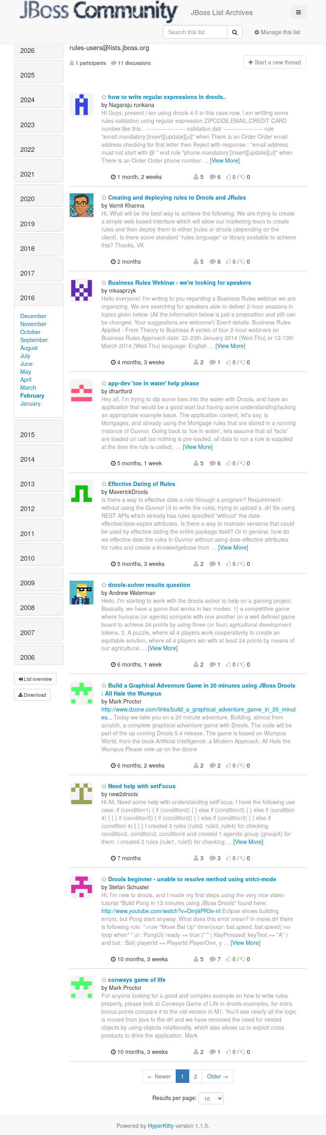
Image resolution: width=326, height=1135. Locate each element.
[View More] (225, 160)
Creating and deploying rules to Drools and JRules (176, 197)
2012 (27, 508)
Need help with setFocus (141, 786)
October (30, 332)
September (34, 340)
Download (34, 694)
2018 (27, 248)
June (26, 363)
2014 (27, 459)
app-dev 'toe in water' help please (153, 383)
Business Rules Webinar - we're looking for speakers (179, 282)
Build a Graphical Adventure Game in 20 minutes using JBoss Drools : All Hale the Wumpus (198, 689)
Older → (217, 1076)
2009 (27, 582)
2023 (27, 124)
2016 (27, 297)
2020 (27, 198)
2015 (27, 434)
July (25, 356)
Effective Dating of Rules (141, 484)
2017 (27, 273)
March (28, 387)
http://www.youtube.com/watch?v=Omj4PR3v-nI (161, 911)
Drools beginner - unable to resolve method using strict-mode (191, 879)
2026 (27, 50)
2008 (27, 607)
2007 (27, 632)
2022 (27, 149)
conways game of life (136, 979)
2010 (27, 558)
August (29, 348)
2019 (27, 223)
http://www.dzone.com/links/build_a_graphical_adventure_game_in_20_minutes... (198, 713)
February (32, 395)
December (33, 316)
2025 (27, 75)
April (25, 379)
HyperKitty (161, 1125)
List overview (37, 678)
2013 (27, 483)
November (33, 324)
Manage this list (279, 32)
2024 (27, 99)
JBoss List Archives (222, 12)
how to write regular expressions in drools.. (166, 97)
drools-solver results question (148, 585)
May (25, 371)
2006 (27, 657)
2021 (27, 174)
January (30, 403)
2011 (27, 533)
